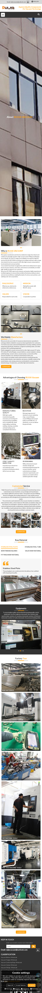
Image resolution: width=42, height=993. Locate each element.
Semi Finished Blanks (9, 551)
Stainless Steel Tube (33, 547)
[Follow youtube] (28, 2)
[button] (19, 247)
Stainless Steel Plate (9, 547)
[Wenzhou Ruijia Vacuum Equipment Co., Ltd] (8, 7)
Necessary (9, 989)
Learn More (6, 366)
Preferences (26, 989)
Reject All (10, 985)
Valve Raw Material (33, 551)
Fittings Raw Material (10, 555)
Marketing (35, 989)
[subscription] (33, 946)
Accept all (31, 985)
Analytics (17, 989)
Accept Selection (21, 985)
